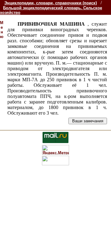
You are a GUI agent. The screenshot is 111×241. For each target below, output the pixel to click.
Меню (1, 29)
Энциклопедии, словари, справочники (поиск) (50, 3)
